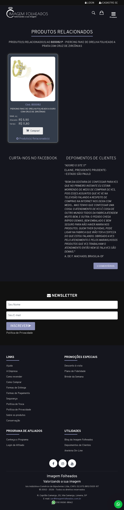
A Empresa (11, 371)
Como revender (14, 376)
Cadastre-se (110, 3)
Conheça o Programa (17, 439)
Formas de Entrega (16, 387)
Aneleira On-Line (73, 450)
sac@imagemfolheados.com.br (65, 498)
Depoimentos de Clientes (77, 445)
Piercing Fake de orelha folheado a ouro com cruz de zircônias (33, 110)
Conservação (13, 420)
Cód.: (33, 104)
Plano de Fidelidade (75, 371)
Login (90, 3)
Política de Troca (15, 404)
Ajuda (9, 365)
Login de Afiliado (15, 445)
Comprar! (36, 130)
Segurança (11, 398)
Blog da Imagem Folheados (78, 439)
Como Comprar (13, 382)
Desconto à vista (73, 365)
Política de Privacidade (19, 333)
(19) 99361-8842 (64, 502)
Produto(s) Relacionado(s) (34, 138)
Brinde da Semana (73, 376)
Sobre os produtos (15, 415)
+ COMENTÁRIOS (105, 266)
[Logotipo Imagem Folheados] (33, 12)
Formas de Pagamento (18, 393)
